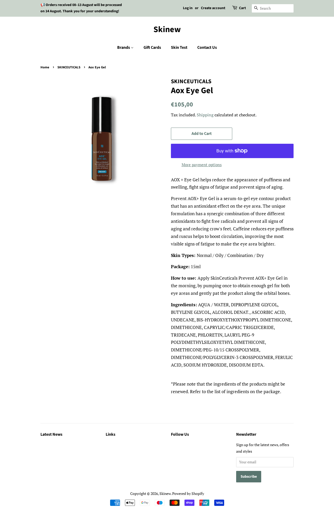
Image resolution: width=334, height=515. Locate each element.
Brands (124, 47)
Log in (188, 8)
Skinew (167, 29)
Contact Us (207, 47)
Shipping (205, 115)
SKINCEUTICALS (68, 67)
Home (44, 67)
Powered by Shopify (188, 493)
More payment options (202, 164)
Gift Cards (152, 47)
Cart (242, 8)
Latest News (51, 434)
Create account (213, 8)
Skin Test (179, 47)
